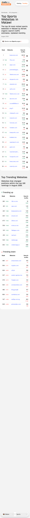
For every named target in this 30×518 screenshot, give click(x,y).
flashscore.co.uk (14, 94)
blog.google (14, 289)
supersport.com (14, 142)
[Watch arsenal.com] (27, 85)
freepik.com (14, 280)
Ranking (19, 3)
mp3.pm (13, 235)
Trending (24, 3)
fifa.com (12, 60)
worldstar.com (15, 294)
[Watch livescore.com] (27, 56)
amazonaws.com (16, 260)
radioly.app (14, 240)
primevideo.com (16, 304)
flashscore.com (14, 74)
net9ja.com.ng (15, 299)
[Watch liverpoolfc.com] (27, 133)
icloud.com (14, 216)
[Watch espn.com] (27, 66)
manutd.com (13, 118)
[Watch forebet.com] (27, 128)
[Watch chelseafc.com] (27, 114)
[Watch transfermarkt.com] (27, 153)
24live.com (14, 220)
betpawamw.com (16, 211)
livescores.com (14, 161)
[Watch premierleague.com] (27, 70)
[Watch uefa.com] (27, 90)
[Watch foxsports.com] (27, 157)
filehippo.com (15, 230)
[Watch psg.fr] (27, 109)
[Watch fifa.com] (27, 61)
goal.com (12, 147)
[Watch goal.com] (27, 148)
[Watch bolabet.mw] (27, 138)
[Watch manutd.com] (27, 119)
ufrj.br (13, 270)
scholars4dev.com (16, 285)
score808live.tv (14, 103)
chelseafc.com (14, 113)
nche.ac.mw (14, 225)
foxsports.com (14, 156)
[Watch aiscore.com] (27, 99)
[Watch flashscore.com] (27, 75)
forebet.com (13, 127)
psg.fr (11, 108)
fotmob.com (13, 123)
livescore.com (14, 55)
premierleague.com (15, 69)
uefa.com (12, 89)
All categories (13, 12)
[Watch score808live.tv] (27, 104)
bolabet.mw (13, 137)
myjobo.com (15, 265)
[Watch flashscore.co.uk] (27, 95)
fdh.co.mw (14, 201)
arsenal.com (13, 84)
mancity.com (13, 166)
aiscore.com (13, 98)
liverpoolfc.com (14, 132)
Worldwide (4, 12)
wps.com (14, 206)
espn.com (12, 65)
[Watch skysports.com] (27, 80)
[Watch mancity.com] (27, 167)
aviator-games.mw (16, 275)
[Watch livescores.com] (27, 162)
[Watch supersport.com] (27, 143)
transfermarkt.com (15, 152)
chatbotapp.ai (15, 245)
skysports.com (14, 79)
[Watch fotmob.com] (27, 124)
